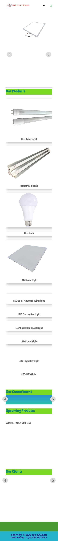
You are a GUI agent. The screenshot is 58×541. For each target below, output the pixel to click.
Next (48, 54)
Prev (9, 54)
